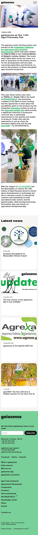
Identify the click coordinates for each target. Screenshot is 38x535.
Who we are (6, 468)
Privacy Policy (5, 522)
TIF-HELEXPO (24, 186)
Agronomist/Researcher (11, 484)
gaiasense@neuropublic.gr (11, 452)
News (3, 503)
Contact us (6, 512)
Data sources (7, 465)
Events (4, 506)
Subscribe (30, 433)
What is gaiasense (9, 462)
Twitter (14, 457)
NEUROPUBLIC (8, 497)
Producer (5, 490)
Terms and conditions (17, 522)
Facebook (5, 457)
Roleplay (9, 528)
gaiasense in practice (10, 475)
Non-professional (8, 493)
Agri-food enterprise (10, 481)
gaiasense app (7, 471)
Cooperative (6, 487)
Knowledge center (9, 500)
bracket (26, 528)
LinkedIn (22, 457)
